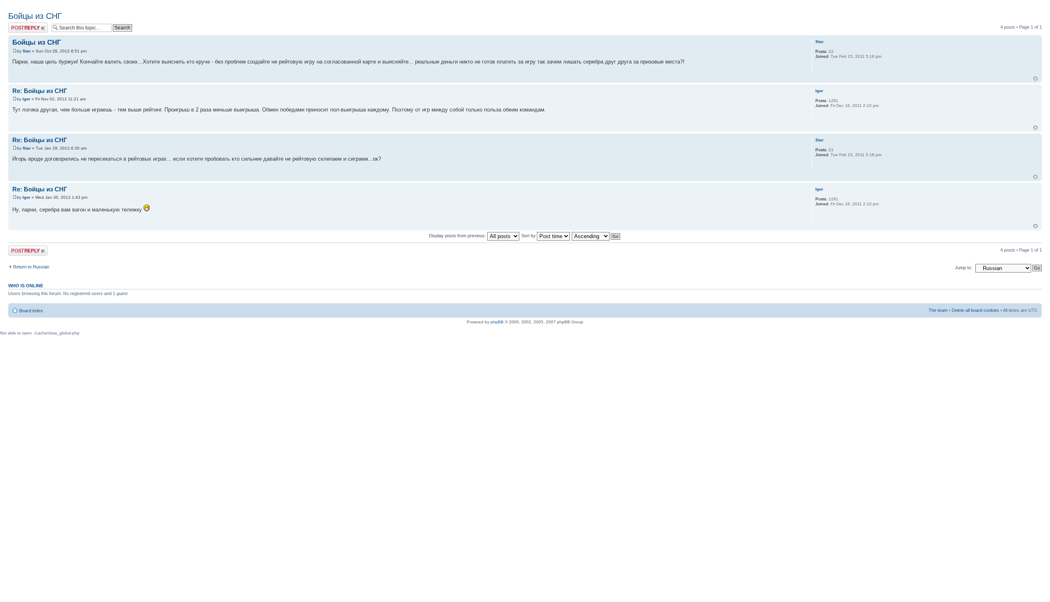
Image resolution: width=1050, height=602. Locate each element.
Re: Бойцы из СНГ (39, 90)
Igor (26, 99)
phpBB (497, 322)
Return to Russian (31, 266)
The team (938, 310)
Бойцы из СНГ (35, 15)
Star (27, 51)
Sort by (529, 235)
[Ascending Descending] (596, 235)
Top (1035, 78)
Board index (31, 310)
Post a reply (20, 25)
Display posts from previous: (458, 235)
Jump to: (963, 267)
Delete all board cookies (975, 310)
